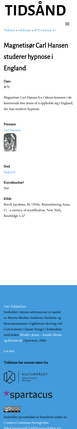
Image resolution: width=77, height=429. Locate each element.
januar (47, 30)
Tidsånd (9, 30)
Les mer (9, 351)
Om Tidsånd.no (15, 306)
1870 (37, 30)
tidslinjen (24, 30)
